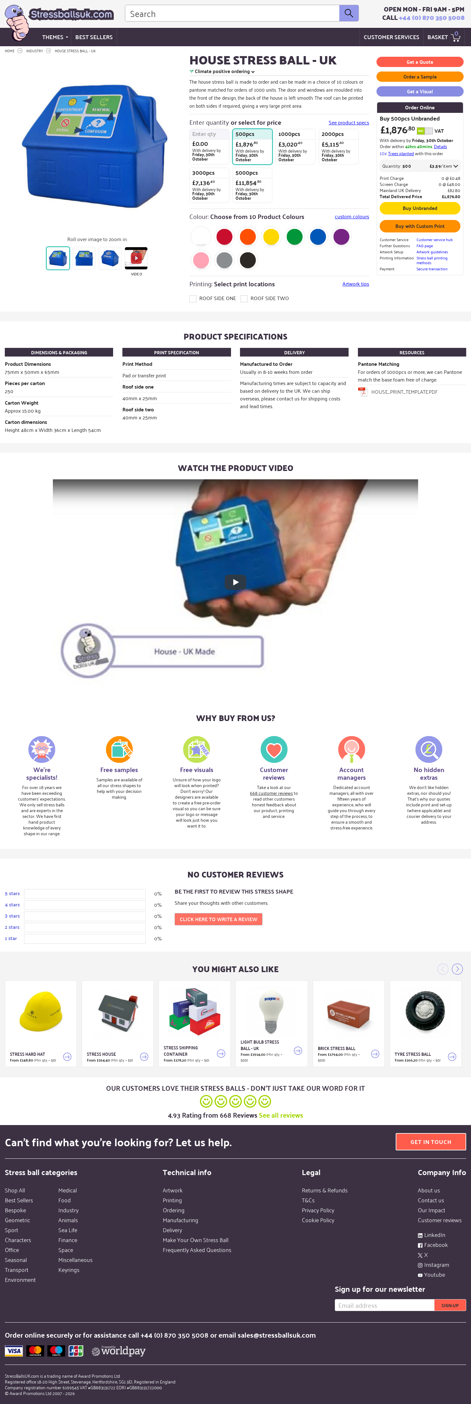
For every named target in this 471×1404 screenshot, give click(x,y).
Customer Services (391, 36)
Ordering (174, 1210)
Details (440, 146)
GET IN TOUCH (430, 1141)
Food (64, 1200)
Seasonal (16, 1259)
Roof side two (269, 297)
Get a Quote (420, 61)
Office (12, 1249)
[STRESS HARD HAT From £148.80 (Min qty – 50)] (41, 1012)
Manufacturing (180, 1220)
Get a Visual (420, 91)
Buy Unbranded (420, 208)
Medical (67, 1190)
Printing (172, 1200)
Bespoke (15, 1210)
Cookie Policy (318, 1220)
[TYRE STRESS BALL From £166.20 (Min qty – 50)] (426, 1012)
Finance (67, 1239)
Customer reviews (440, 1220)
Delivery (172, 1229)
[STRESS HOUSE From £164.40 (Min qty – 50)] (118, 1012)
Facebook (436, 1244)
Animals (68, 1220)
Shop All (15, 1190)
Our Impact (431, 1210)
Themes (52, 36)
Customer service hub (435, 239)
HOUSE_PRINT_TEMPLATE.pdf (404, 391)
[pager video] (136, 258)
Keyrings (68, 1269)
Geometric (17, 1220)
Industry (68, 1210)
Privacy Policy (318, 1210)
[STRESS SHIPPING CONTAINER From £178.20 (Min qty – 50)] (195, 1012)
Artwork (173, 1190)
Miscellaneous (75, 1259)
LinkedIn (434, 1234)
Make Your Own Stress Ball (195, 1239)
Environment (20, 1279)
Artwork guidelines (432, 251)
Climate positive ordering (222, 71)
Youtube (434, 1274)
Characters (18, 1239)
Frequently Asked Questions (197, 1249)
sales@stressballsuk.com (277, 1334)
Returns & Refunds (325, 1190)
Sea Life (67, 1229)
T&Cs (308, 1200)
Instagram (436, 1264)
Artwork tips (356, 283)
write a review (218, 919)
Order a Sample (420, 76)
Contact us (431, 1200)
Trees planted (401, 153)
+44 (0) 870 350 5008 (432, 17)
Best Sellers (94, 36)
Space (65, 1249)
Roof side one (217, 297)
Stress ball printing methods (432, 260)
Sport (11, 1229)
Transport (17, 1269)
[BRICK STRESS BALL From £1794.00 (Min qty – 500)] (349, 1012)
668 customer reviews (271, 793)
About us (429, 1190)
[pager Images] (57, 258)
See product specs (349, 122)
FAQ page (425, 245)
